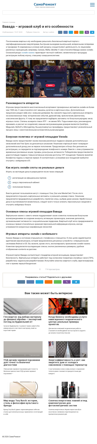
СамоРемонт (45, 4)
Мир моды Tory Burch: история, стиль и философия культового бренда (21, 403)
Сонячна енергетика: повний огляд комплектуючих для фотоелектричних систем (67, 403)
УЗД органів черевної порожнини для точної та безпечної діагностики (22, 362)
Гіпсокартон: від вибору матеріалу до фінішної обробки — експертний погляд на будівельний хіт (22, 319)
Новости (36, 32)
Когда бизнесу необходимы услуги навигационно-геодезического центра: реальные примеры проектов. (67, 320)
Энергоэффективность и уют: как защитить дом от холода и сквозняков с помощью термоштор (67, 362)
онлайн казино (28, 53)
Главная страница (8, 22)
